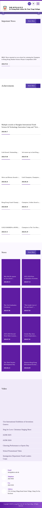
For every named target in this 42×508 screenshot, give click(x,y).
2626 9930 (11, 478)
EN (29, 3)
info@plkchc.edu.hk (13, 472)
